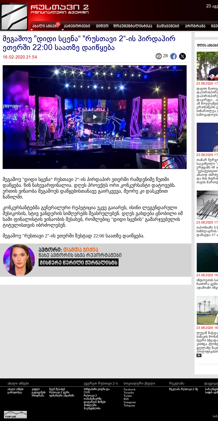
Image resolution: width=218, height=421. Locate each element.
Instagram (130, 402)
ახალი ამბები (15, 389)
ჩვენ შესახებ (57, 389)
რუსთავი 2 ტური (59, 392)
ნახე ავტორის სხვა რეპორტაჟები (80, 255)
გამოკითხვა (14, 392)
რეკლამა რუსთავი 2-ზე (183, 389)
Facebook (130, 389)
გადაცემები (168, 26)
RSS (126, 399)
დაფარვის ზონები (95, 402)
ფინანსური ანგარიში (61, 395)
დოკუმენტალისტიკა (132, 26)
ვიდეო (102, 26)
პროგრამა (195, 26)
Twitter (128, 395)
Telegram (129, 405)
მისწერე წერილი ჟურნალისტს (78, 263)
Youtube (129, 392)
